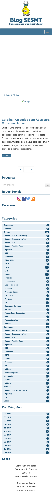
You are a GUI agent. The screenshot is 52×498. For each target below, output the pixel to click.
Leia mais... (6, 156)
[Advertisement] (26, 63)
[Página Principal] (26, 8)
